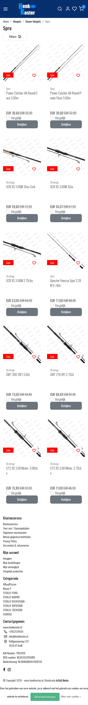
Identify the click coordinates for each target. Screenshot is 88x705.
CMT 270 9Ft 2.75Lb (62, 374)
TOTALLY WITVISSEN (13, 605)
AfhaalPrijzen (9, 584)
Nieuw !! (7, 588)
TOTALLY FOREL (10, 593)
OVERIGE (7, 614)
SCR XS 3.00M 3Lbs (61, 186)
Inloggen (7, 558)
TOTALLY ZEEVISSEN (12, 610)
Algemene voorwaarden (15, 532)
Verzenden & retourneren (16, 545)
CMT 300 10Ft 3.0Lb (18, 374)
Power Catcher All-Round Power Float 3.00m (66, 95)
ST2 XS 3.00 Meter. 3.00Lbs (22, 470)
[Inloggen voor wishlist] (34, 75)
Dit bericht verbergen (45, 696)
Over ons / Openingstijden (16, 528)
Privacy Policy (10, 541)
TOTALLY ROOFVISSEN (14, 601)
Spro (47, 21)
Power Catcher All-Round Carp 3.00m (22, 95)
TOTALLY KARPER (11, 597)
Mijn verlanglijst (11, 567)
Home (6, 21)
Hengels (17, 21)
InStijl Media (62, 680)
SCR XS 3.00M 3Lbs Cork (20, 186)
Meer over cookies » (71, 696)
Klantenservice (10, 524)
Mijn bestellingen (11, 562)
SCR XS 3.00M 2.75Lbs (19, 280)
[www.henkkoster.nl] (27, 9)
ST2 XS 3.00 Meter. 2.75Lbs (65, 470)
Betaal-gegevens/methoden (17, 537)
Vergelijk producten (13, 571)
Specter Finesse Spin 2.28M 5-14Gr (65, 283)
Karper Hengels (33, 21)
